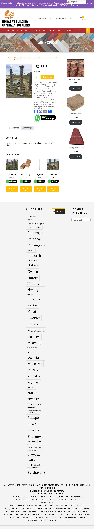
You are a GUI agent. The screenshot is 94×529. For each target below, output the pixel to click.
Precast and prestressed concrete (34, 58)
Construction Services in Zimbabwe (47, 491)
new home (9, 514)
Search (59, 211)
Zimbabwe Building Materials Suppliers (16, 23)
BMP (68, 485)
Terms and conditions (32, 517)
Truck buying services (36, 520)
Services (24, 30)
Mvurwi (37, 102)
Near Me (30, 387)
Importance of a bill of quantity (58, 511)
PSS (56, 505)
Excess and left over (78, 508)
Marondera (39, 95)
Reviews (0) (27, 128)
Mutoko (53, 100)
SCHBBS (72, 505)
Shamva (50, 104)
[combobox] (81, 219)
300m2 (29, 220)
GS (35, 505)
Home (7, 30)
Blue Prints (41, 485)
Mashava (48, 95)
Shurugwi (38, 106)
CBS (31, 505)
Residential (54, 485)
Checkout (50, 488)
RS (66, 505)
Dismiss (74, 5)
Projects (36, 30)
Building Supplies (34, 227)
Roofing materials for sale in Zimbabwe (34, 412)
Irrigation (30, 294)
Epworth (49, 86)
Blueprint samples (35, 223)
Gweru (43, 89)
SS (84, 505)
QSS (61, 505)
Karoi (36, 93)
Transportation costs (73, 517)
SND (79, 505)
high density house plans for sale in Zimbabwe (35, 284)
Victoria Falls (48, 106)
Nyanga (52, 102)
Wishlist (59, 520)
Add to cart (47, 77)
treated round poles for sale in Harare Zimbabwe (35, 447)
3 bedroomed (32, 216)
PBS (51, 505)
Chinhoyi (52, 84)
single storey (31, 441)
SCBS (81, 514)
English (73, 2)
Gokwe (37, 89)
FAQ (7, 511)
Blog (45, 30)
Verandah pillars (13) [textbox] (81, 220)
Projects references (48, 514)
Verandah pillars (50, 82)
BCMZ (24, 485)
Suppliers (67, 30)
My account (55, 30)
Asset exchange (12, 485)
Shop (14, 30)
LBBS (46, 505)
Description (14, 128)
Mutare (46, 100)
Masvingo (38, 97)
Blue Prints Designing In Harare (47, 494)
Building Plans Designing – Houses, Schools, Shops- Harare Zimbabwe (47, 497)
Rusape (37, 104)
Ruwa (43, 104)
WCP (51, 520)
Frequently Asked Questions (25, 511)
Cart (41, 488)
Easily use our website (55, 508)
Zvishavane (38, 108)
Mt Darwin (48, 97)
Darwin (30, 250)
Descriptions (15, 505)
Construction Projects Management (32, 500)
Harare (50, 89)
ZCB (67, 520)
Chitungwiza (39, 86)
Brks (25, 505)
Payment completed (26, 514)
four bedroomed (33, 260)
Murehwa (38, 100)
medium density (32, 347)
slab (40, 441)
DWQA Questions (34, 508)
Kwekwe (43, 93)
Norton (44, 102)
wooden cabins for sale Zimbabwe (34, 466)
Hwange (37, 91)
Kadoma (45, 91)
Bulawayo (43, 84)
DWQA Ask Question (14, 508)
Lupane (50, 93)
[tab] (14, 128)
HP (62, 485)
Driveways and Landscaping (66, 500)
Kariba (53, 91)
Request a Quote (69, 514)
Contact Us (79, 30)
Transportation (53, 517)
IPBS (40, 505)
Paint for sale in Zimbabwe (34, 405)
